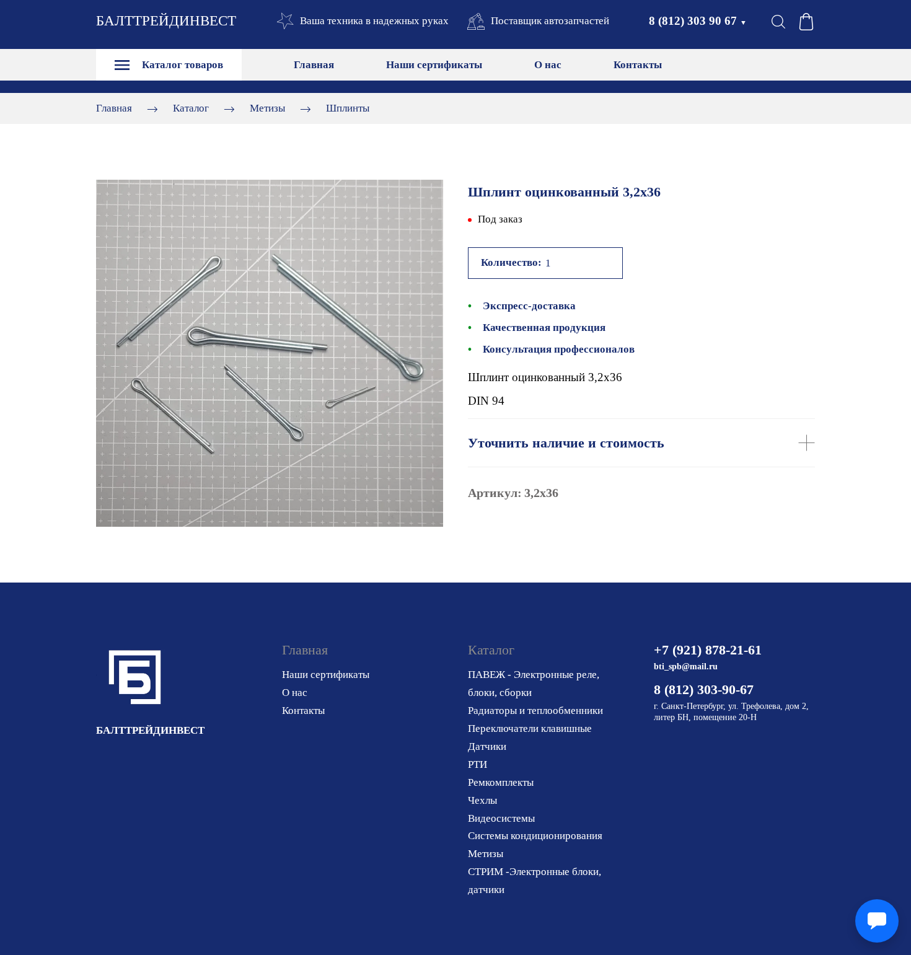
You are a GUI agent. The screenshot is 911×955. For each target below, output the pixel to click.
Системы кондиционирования (535, 836)
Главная (314, 65)
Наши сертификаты (434, 65)
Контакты (638, 65)
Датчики (487, 746)
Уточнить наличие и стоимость (566, 443)
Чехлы (482, 800)
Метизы (267, 108)
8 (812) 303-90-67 (704, 689)
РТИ (477, 764)
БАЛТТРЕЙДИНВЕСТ (166, 21)
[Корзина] (806, 21)
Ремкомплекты (501, 782)
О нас (547, 65)
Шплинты (347, 108)
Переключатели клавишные (530, 728)
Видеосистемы (501, 818)
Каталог (191, 108)
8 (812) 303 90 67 (698, 20)
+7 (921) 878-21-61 (708, 650)
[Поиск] (778, 21)
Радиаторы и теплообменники (535, 710)
